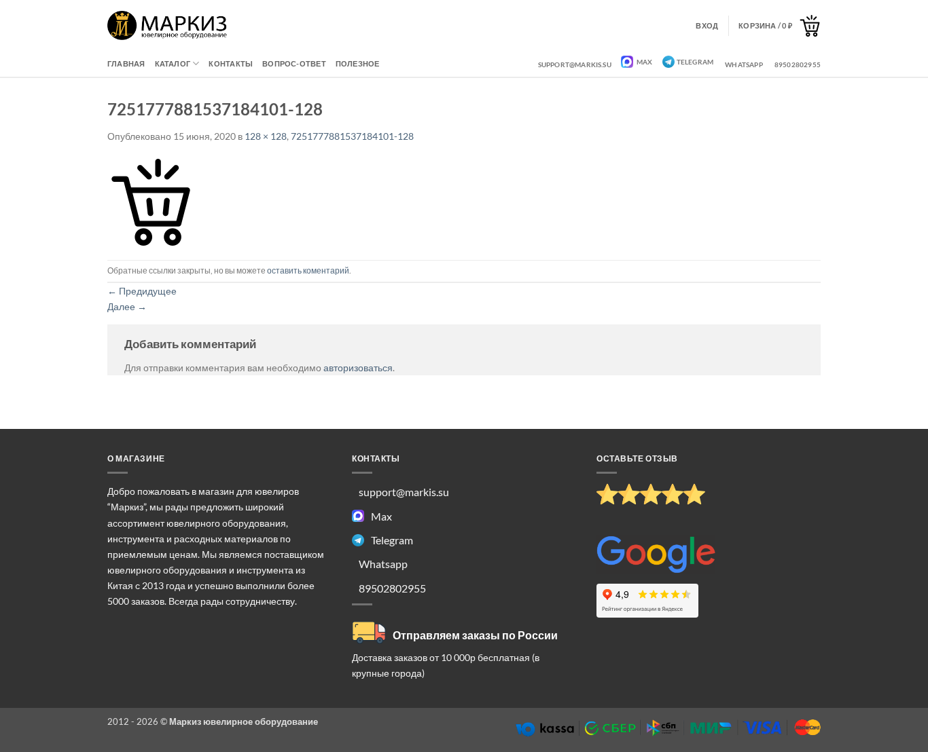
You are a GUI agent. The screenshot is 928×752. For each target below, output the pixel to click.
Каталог (173, 63)
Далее (127, 306)
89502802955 (797, 64)
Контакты (231, 63)
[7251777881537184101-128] (150, 200)
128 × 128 (266, 136)
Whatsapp (744, 64)
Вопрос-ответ (294, 63)
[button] (779, 25)
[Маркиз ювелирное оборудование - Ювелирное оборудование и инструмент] (167, 25)
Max (644, 62)
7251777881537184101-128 (352, 136)
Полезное (358, 63)
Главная (126, 63)
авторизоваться (358, 367)
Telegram (695, 62)
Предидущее (142, 291)
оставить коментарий (308, 270)
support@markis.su (574, 64)
